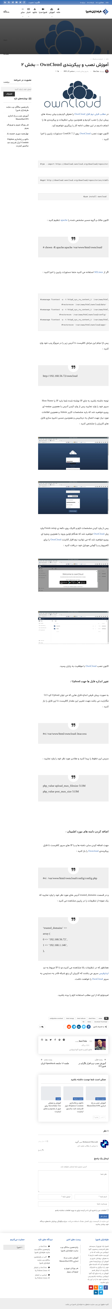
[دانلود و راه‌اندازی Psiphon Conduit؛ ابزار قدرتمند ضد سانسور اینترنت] (73, 1093)
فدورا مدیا (43, 12)
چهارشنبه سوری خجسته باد (18, 134)
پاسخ (40, 1150)
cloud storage (70, 1018)
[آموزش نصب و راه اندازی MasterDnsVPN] (96, 1093)
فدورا (19, 1247)
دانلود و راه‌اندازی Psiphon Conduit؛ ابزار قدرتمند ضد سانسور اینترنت (18, 142)
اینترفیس (104, 973)
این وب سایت (103, 1255)
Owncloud (93, 851)
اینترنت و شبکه (100, 1099)
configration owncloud (56, 1018)
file (83, 1021)
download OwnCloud (100, 1021)
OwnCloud (85, 133)
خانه (107, 2)
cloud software (81, 1018)
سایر (23, 12)
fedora (89, 1021)
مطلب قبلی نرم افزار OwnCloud (90, 114)
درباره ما (82, 2)
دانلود (34, 12)
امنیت (58, 1099)
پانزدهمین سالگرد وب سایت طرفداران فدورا (42, 1260)
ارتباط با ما (90, 2)
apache (64, 220)
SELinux (98, 272)
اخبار (28, 12)
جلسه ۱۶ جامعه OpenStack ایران (55, 1063)
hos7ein (44, 1246)
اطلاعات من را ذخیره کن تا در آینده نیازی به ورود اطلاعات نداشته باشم (80, 1210)
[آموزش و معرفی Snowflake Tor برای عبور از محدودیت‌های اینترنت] (51, 1093)
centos (100, 1018)
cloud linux (92, 1018)
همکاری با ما (100, 2)
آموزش (52, 12)
